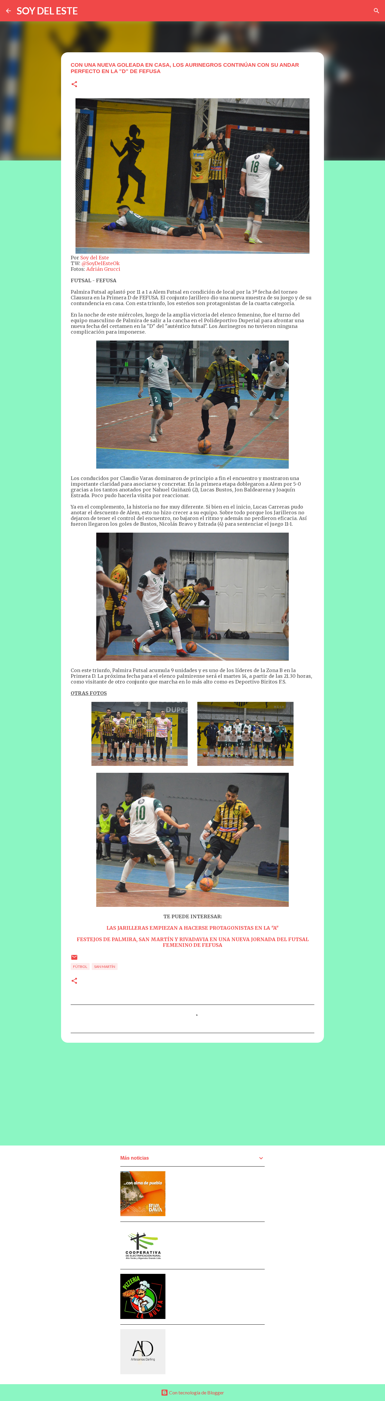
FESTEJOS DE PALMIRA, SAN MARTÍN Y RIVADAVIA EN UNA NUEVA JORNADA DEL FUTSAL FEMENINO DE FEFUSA (193, 942)
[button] (74, 85)
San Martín (104, 966)
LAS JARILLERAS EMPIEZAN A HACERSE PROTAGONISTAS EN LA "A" (192, 928)
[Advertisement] (192, 1094)
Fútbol (80, 966)
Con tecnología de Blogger (196, 1392)
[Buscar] (376, 11)
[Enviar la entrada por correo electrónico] (74, 959)
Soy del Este (94, 258)
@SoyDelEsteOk (101, 263)
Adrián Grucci (103, 269)
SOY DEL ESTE (47, 11)
